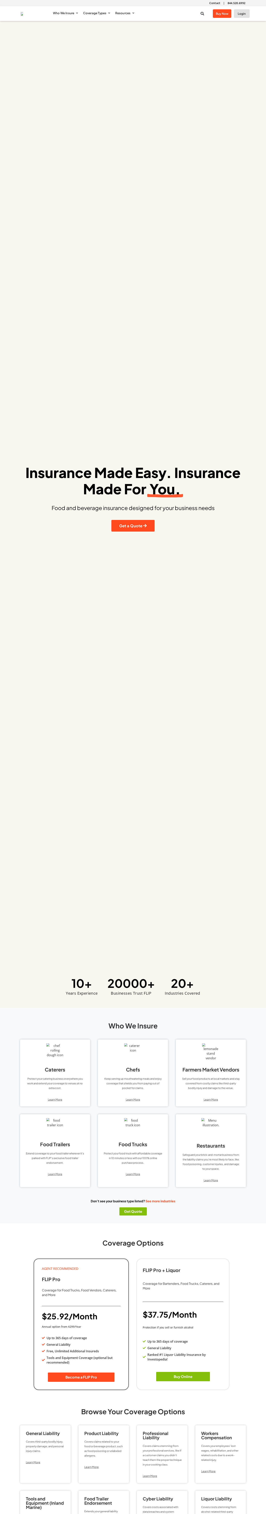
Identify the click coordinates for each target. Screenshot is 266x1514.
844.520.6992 (237, 3)
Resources (123, 13)
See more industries (160, 1201)
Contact (214, 3)
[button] (202, 13)
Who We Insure (63, 13)
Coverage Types (95, 13)
